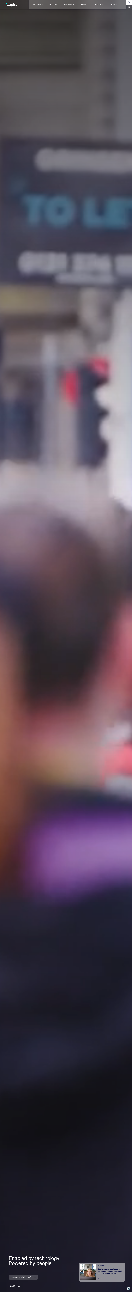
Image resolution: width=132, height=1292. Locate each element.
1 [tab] (99, 1283)
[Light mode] (129, 2)
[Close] (121, 4)
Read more (101, 1278)
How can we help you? (21, 1277)
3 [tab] (105, 1283)
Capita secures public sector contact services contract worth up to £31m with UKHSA (110, 1271)
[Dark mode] (129, 7)
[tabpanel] (102, 1272)
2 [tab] (102, 1283)
